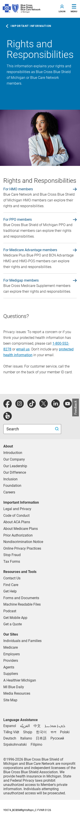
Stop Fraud (12, 555)
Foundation (12, 485)
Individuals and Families (22, 641)
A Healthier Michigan (19, 680)
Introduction (12, 453)
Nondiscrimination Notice (23, 542)
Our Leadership (15, 466)
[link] (40, 189)
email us (23, 349)
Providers (10, 660)
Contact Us (11, 578)
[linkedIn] (55, 406)
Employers (11, 654)
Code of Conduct (16, 515)
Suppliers (10, 674)
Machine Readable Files (22, 604)
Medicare (10, 647)
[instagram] (19, 406)
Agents (8, 667)
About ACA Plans (16, 522)
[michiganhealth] (7, 418)
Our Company (14, 459)
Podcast (9, 611)
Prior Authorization (18, 535)
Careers (9, 492)
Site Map (10, 700)
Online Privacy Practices (22, 548)
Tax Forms (11, 561)
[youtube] (67, 406)
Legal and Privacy (17, 509)
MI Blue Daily (13, 687)
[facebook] (7, 406)
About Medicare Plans (20, 529)
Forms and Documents (21, 598)
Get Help (10, 591)
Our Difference (14, 472)
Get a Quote (12, 624)
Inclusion (10, 479)
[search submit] (57, 429)
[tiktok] (31, 406)
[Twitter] (43, 406)
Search (13, 429)
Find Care (10, 585)
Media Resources (16, 693)
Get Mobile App (15, 618)
